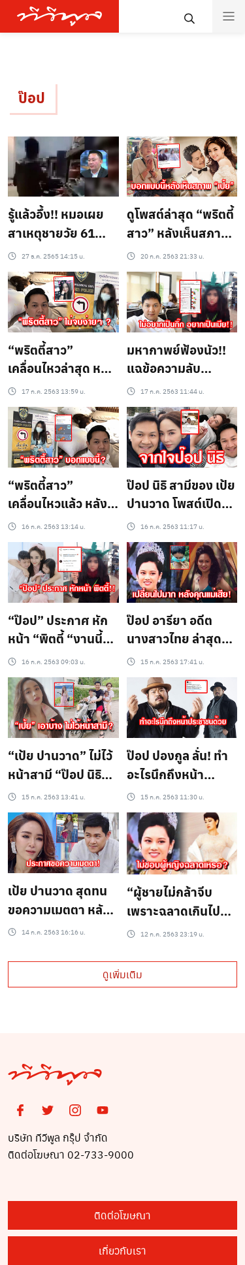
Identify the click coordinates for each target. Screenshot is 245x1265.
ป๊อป (31, 97)
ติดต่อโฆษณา (122, 1215)
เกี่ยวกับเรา (122, 1250)
